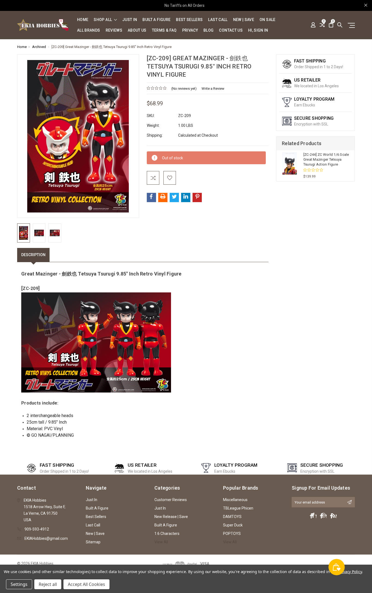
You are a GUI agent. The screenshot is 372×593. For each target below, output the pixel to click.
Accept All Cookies (86, 584)
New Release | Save (171, 516)
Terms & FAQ (164, 30)
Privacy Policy (350, 571)
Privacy (190, 30)
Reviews (114, 30)
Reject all (48, 584)
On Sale (267, 20)
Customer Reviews (170, 500)
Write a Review (213, 88)
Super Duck (233, 525)
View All (161, 542)
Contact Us (231, 30)
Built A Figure (156, 20)
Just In (129, 20)
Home (82, 20)
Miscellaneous (235, 500)
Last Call (217, 20)
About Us (137, 30)
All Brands (88, 30)
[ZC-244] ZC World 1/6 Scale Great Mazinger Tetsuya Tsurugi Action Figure (326, 159)
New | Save (243, 20)
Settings (19, 584)
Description (33, 255)
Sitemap (93, 542)
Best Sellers (189, 20)
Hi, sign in (258, 30)
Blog (208, 30)
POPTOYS (232, 533)
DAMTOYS (232, 516)
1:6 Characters (166, 533)
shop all (103, 20)
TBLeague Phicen (238, 508)
